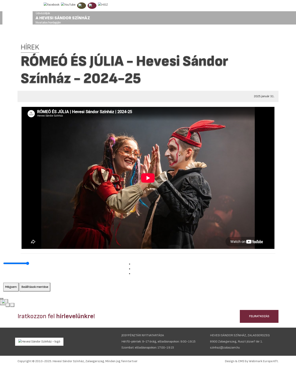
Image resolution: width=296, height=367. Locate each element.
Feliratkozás (259, 316)
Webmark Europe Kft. (263, 361)
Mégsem (11, 287)
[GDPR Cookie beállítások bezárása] (1, 298)
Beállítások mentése (34, 287)
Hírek (30, 47)
